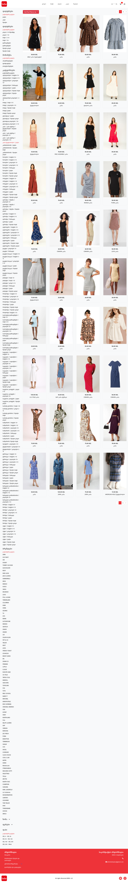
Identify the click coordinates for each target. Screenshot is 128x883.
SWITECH (5, 627)
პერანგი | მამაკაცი (9, 219)
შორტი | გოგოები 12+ (9, 510)
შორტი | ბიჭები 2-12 (9, 507)
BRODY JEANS (7, 656)
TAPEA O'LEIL (6, 677)
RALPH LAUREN (7, 723)
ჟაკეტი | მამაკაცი (8, 251)
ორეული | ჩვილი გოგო (10, 197)
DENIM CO (6, 661)
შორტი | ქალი (7, 518)
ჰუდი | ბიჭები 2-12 (9, 528)
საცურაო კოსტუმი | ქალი (11, 399)
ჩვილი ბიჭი (6, 51)
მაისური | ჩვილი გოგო (10, 176)
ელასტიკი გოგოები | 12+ (10, 121)
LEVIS (4, 594)
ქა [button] (112, 4)
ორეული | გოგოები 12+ (10, 184)
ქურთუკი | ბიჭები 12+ (9, 454)
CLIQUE (5, 669)
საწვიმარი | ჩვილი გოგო (11, 438)
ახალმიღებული (8, 61)
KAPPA (4, 760)
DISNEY (5, 562)
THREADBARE (6, 808)
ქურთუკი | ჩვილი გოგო (10, 473)
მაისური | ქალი (8, 170)
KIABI (4, 605)
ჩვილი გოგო (7, 48)
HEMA (4, 608)
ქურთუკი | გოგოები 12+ (10, 459)
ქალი (59, 4)
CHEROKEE (6, 752)
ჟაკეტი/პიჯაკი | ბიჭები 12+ (11, 254)
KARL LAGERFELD (7, 789)
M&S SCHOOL (7, 693)
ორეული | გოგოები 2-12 (10, 186)
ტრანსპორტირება (11, 864)
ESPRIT (5, 712)
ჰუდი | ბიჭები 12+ (8, 526)
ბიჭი (52, 4)
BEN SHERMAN (7, 704)
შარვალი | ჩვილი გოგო (10, 483)
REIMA (4, 618)
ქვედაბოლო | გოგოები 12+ (11, 447)
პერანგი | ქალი (8, 222)
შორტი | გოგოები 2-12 (10, 512)
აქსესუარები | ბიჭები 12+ (11, 75)
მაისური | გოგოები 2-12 (10, 165)
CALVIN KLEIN (6, 637)
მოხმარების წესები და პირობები (11, 859)
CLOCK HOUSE (7, 755)
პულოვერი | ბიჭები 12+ (10, 227)
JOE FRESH (6, 733)
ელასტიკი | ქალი (8, 116)
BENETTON (6, 739)
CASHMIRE (6, 800)
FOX (4, 688)
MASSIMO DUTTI (7, 771)
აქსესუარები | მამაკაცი (10, 85)
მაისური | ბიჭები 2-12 (10, 160)
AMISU (4, 814)
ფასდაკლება (7, 63)
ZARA (4, 554)
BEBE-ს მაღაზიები (118, 855)
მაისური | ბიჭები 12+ (9, 157)
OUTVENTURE (6, 621)
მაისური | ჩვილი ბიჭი (10, 173)
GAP (4, 725)
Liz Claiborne (6, 792)
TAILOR (5, 643)
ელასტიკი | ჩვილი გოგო (11, 118)
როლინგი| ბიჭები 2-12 (10, 312)
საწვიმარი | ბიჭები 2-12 (10, 425)
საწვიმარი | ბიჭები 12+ (10, 422)
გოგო (44, 4)
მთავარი (7, 855)
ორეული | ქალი (8, 192)
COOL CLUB (6, 757)
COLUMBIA (6, 602)
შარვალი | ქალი (8, 478)
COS (4, 747)
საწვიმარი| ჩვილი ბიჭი (10, 441)
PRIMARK (5, 664)
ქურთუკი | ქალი (8, 467)
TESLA (4, 776)
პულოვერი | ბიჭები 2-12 (10, 230)
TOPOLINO (6, 685)
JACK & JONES (7, 576)
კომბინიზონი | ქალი (9, 145)
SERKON (5, 728)
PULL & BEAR (6, 597)
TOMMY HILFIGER (8, 565)
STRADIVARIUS (7, 768)
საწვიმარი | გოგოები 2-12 (11, 431)
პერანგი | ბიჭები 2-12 (10, 216)
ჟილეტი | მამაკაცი (9, 286)
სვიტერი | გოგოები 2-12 (10, 444)
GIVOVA (5, 811)
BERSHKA (5, 731)
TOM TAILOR (6, 803)
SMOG (4, 589)
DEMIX (4, 763)
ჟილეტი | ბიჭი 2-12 (9, 280)
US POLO (5, 675)
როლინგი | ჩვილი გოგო (11, 310)
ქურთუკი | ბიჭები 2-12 (10, 456)
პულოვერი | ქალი (9, 240)
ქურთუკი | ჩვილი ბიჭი (10, 470)
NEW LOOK (6, 573)
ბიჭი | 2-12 (6, 37)
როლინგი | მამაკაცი (9, 302)
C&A (4, 709)
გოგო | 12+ (6, 35)
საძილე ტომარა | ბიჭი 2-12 (11, 406)
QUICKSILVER (6, 568)
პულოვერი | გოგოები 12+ (11, 232)
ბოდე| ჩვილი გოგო (9, 113)
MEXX (4, 581)
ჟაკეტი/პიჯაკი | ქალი (10, 266)
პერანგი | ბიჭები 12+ (9, 214)
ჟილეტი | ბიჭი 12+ (8, 278)
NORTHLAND (6, 717)
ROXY (4, 570)
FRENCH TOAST (7, 651)
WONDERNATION (7, 795)
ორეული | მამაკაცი (9, 189)
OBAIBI (5, 632)
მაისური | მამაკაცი (9, 168)
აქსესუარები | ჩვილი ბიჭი (11, 90)
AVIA (4, 806)
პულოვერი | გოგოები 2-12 (11, 235)
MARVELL (5, 680)
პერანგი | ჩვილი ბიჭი (10, 224)
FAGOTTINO (6, 773)
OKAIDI (5, 629)
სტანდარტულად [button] (30, 12)
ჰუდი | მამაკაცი (8, 537)
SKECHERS (6, 683)
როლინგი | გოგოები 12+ (10, 296)
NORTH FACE (6, 782)
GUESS (4, 586)
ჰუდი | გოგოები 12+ (9, 531)
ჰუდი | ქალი (7, 539)
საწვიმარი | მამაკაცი (9, 433)
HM (4, 560)
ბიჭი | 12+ (6, 40)
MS (3, 659)
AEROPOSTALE (7, 701)
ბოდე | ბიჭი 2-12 (8, 102)
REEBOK (5, 624)
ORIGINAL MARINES (8, 707)
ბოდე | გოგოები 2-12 (9, 105)
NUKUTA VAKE (7, 672)
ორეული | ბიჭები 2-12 (10, 181)
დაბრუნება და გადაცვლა (12, 867)
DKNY (4, 715)
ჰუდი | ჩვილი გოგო (9, 545)
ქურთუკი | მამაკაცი (9, 465)
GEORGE (5, 611)
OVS (4, 616)
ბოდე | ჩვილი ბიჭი (9, 108)
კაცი (67, 4)
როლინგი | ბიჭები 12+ (10, 294)
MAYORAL (5, 699)
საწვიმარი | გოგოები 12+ (11, 428)
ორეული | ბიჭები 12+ (9, 178)
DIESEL (5, 749)
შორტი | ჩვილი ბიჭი (9, 521)
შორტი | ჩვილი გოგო (10, 523)
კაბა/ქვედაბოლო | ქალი (11, 142)
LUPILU (5, 667)
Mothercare (6, 765)
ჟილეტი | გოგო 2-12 (9, 283)
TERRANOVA (6, 741)
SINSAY (5, 744)
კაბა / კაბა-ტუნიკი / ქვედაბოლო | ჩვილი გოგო (9, 128)
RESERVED (5, 592)
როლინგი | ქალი (8, 304)
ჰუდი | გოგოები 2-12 (9, 534)
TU (3, 613)
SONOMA (5, 787)
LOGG (4, 648)
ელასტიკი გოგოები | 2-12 (11, 124)
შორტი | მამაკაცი (8, 515)
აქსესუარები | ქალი (9, 88)
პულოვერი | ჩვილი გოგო (11, 246)
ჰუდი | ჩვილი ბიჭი (9, 542)
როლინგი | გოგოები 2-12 (11, 299)
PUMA (4, 736)
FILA (4, 720)
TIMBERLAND (6, 600)
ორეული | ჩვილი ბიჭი (10, 194)
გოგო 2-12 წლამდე (9, 32)
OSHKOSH (6, 653)
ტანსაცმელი (7, 43)
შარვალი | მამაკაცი (9, 475)
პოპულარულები (8, 66)
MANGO (5, 584)
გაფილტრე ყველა (8, 14)
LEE (4, 635)
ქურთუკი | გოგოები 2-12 (10, 462)
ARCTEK (5, 779)
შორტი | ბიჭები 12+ (9, 504)
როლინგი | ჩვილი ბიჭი (10, 307)
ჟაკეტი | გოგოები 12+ (9, 248)
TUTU (4, 691)
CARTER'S (5, 798)
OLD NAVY (6, 557)
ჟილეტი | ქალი (8, 288)
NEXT (4, 645)
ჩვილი (75, 4)
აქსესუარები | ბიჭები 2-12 (11, 78)
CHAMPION (6, 784)
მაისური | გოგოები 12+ (10, 162)
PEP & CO (5, 640)
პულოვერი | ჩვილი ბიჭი (11, 243)
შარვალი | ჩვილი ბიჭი (10, 481)
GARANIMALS (6, 578)
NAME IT (5, 696)
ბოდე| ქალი (7, 110)
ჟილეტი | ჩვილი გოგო (10, 291)
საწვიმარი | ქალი (8, 436)
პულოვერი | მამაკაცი (10, 238)
